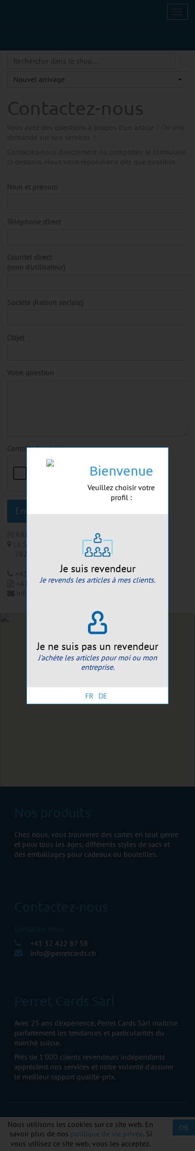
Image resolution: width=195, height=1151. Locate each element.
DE (102, 695)
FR (89, 695)
